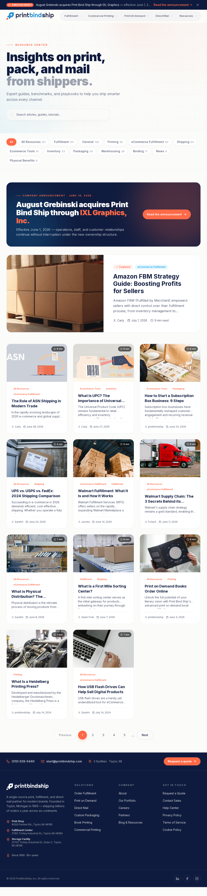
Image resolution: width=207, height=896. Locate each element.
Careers (124, 808)
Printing (115, 142)
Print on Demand (85, 800)
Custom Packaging (86, 815)
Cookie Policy (172, 829)
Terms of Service (174, 822)
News (161, 151)
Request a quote (180, 761)
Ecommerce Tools (24, 151)
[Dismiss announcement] (198, 5)
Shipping (185, 142)
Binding (140, 151)
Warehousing (113, 151)
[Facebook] (187, 878)
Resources (186, 15)
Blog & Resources (131, 822)
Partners (124, 815)
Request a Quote (174, 793)
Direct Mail (162, 15)
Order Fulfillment (85, 793)
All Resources (33, 142)
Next (145, 735)
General (90, 142)
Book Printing (83, 822)
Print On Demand (134, 15)
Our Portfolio (127, 800)
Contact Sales (172, 800)
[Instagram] (197, 878)
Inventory (56, 151)
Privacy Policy (172, 815)
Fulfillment (71, 15)
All (11, 142)
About (123, 793)
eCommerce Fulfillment (149, 142)
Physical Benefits (23, 160)
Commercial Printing (101, 15)
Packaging (83, 151)
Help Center (171, 808)
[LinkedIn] (177, 878)
